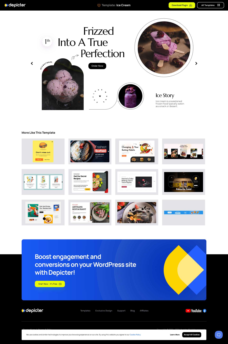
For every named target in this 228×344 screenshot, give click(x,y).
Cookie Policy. (135, 335)
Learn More (175, 335)
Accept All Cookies (192, 335)
